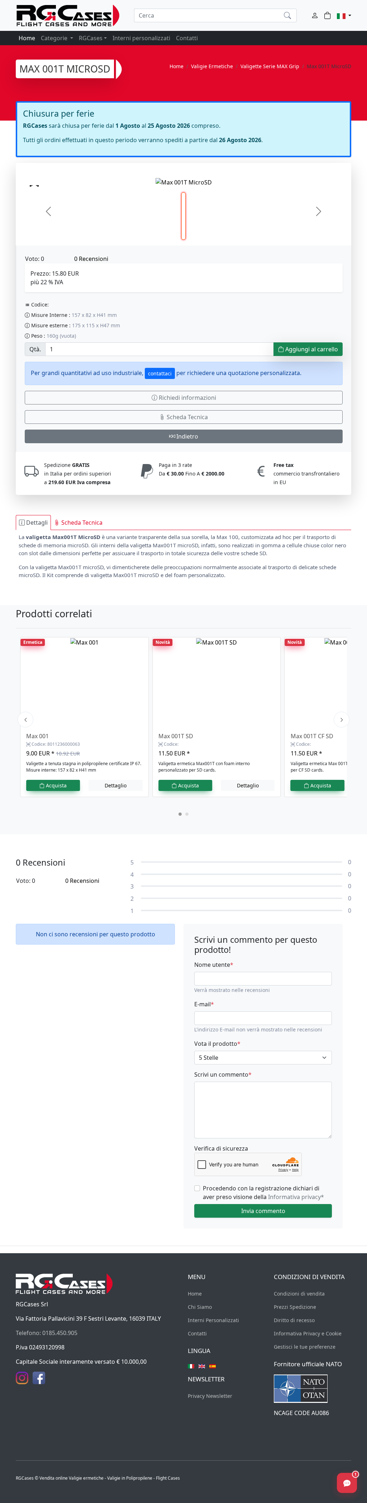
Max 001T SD (175, 736)
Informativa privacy (296, 1197)
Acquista (55, 785)
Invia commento (263, 1211)
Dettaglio (116, 785)
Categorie (55, 38)
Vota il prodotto (217, 1044)
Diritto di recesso (294, 1320)
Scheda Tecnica (186, 417)
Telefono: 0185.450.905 (46, 1333)
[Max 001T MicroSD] (183, 182)
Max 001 (37, 736)
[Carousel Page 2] (187, 814)
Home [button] (195, 1293)
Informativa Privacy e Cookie (308, 1333)
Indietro (186, 436)
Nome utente (213, 965)
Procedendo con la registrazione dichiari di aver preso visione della (263, 1192)
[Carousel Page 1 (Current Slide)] (180, 814)
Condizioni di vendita (299, 1293)
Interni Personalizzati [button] (213, 1320)
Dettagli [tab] (36, 522)
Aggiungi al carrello (311, 349)
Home (27, 38)
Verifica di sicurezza (221, 1148)
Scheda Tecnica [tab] (81, 522)
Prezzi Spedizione (295, 1306)
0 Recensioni (91, 259)
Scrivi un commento (223, 1074)
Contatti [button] (197, 1333)
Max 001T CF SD (312, 736)
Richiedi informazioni (186, 398)
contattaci (160, 373)
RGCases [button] (91, 38)
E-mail (204, 1004)
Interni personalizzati (141, 38)
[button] (344, 15)
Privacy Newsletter (210, 1395)
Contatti (187, 38)
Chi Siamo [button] (200, 1306)
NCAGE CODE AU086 (301, 1413)
